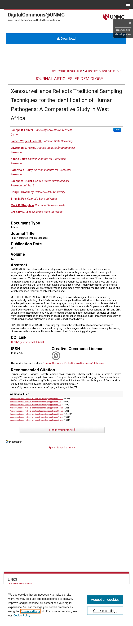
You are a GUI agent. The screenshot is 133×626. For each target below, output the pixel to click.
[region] (66, 605)
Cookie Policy (22, 615)
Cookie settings (30, 611)
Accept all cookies (105, 600)
